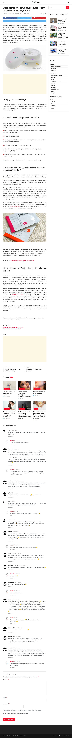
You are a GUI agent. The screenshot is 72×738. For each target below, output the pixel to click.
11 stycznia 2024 (37, 395)
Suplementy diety (55, 89)
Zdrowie (52, 108)
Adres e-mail (6, 703)
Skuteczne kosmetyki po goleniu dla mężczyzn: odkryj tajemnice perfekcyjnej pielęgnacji (24, 415)
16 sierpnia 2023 (22, 420)
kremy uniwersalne (15, 206)
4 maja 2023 (36, 420)
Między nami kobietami (56, 66)
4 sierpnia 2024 (7, 396)
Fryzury (53, 101)
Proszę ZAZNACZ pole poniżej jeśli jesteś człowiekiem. (15, 713)
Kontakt (58, 735)
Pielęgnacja (17, 13)
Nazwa (5, 697)
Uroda (51, 99)
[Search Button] (67, 7)
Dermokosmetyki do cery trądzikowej (39, 392)
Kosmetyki (52, 73)
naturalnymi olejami (18, 294)
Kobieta (52, 64)
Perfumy (53, 85)
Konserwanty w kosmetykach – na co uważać (22, 260)
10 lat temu (14, 430)
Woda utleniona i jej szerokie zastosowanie (62, 20)
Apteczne (53, 77)
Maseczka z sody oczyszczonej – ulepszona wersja (62, 43)
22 (45, 13)
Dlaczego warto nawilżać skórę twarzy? (13, 327)
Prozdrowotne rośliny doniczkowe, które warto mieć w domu (63, 35)
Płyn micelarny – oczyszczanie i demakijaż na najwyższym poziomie (24, 394)
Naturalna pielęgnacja (56, 96)
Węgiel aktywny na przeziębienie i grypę (62, 27)
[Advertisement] (24, 84)
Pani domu (53, 68)
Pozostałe (53, 87)
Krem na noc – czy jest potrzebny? (12, 329)
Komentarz (6, 679)
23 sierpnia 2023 (7, 418)
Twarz (52, 91)
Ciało (52, 79)
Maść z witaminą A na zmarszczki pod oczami (9, 393)
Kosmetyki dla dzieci (55, 81)
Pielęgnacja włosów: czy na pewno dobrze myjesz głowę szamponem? (9, 414)
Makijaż (36, 409)
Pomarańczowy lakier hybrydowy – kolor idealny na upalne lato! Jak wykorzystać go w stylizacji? (39, 415)
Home (54, 735)
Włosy (52, 93)
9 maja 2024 (21, 398)
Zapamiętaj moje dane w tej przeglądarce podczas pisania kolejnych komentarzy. (22, 710)
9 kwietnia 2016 (6, 13)
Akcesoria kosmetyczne (56, 75)
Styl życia (53, 70)
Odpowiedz (11, 436)
